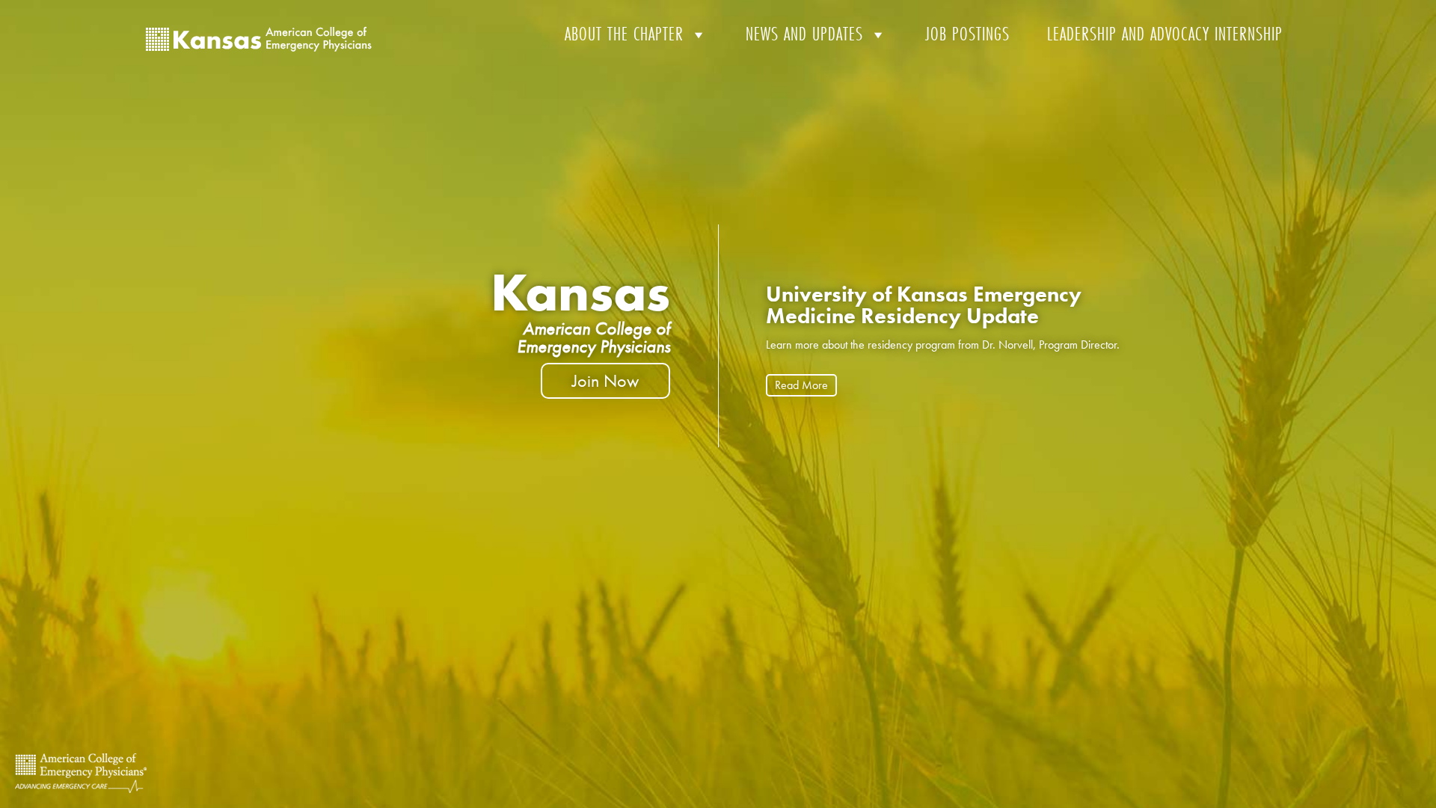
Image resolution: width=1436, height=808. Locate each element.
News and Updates (804, 34)
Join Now (605, 380)
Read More (801, 385)
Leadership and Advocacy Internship (1165, 34)
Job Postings (967, 34)
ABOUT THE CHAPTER (624, 34)
